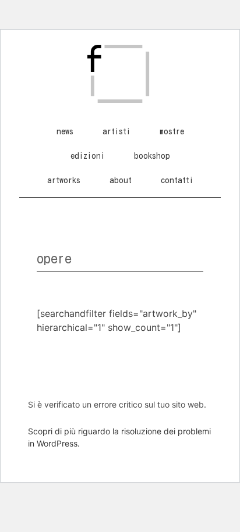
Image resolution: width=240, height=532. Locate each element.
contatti (177, 180)
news (65, 131)
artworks (63, 180)
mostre (172, 131)
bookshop (152, 156)
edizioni (87, 156)
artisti (116, 131)
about (121, 180)
